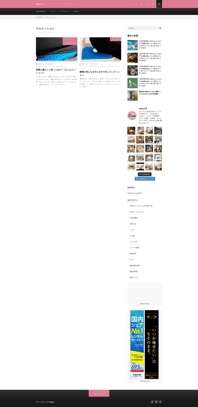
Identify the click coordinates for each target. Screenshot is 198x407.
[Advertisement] (56, 113)
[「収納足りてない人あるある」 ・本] (149, 157)
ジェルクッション (54, 66)
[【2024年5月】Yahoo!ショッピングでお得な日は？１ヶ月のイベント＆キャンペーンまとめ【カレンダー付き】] (132, 83)
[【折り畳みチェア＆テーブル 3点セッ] (149, 140)
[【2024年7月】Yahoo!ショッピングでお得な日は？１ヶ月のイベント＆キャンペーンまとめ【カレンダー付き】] (132, 58)
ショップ (52, 11)
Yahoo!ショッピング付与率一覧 (141, 206)
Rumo (52, 402)
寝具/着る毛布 (135, 265)
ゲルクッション (43, 66)
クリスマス (134, 242)
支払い (76, 11)
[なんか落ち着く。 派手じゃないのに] (158, 166)
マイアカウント (64, 11)
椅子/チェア (71, 43)
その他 (116, 39)
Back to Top (99, 394)
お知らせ (133, 224)
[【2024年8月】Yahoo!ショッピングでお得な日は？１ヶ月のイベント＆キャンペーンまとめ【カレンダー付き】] (132, 45)
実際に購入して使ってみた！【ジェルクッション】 (56, 71)
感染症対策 (134, 271)
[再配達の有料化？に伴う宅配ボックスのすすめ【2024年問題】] (132, 96)
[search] (160, 28)
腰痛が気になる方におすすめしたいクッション (100, 73)
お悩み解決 (134, 218)
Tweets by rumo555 (134, 193)
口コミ (69, 39)
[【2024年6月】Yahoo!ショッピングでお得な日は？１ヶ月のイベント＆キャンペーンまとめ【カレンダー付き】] (132, 70)
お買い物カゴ (41, 11)
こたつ (132, 230)
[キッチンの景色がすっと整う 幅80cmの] (158, 148)
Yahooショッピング (137, 212)
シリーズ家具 (134, 248)
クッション (85, 66)
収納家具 (133, 254)
